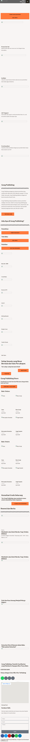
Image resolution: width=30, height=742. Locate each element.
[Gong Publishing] (4, 1)
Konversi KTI (4, 289)
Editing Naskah (4, 316)
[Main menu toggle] (27, 1)
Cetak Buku (4, 276)
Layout (3, 303)
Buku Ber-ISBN (4, 263)
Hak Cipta (3, 355)
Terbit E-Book (4, 342)
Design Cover (4, 329)
